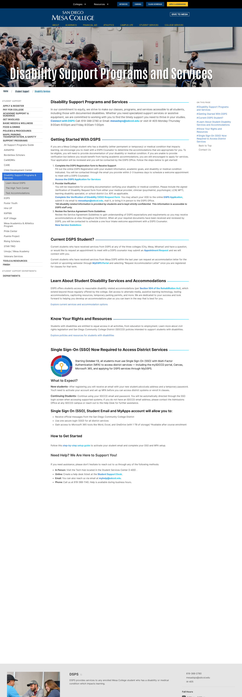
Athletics (108, 25)
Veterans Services (13, 256)
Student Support (22, 91)
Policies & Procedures (17, 130)
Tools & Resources (15, 260)
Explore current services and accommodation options (79, 304)
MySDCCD (123, 4)
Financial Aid (90, 25)
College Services (174, 25)
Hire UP (8, 208)
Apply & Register (13, 105)
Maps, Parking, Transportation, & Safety (19, 135)
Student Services (148, 25)
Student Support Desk (110, 474)
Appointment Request (156, 250)
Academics (71, 25)
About (55, 25)
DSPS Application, (173, 197)
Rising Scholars (12, 241)
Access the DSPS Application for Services (78, 179)
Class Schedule (155, 4)
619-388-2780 (194, 673)
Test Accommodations (18, 193)
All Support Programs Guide (19, 144)
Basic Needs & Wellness (18, 123)
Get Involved (11, 119)
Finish (6, 264)
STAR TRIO (9, 246)
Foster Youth (10, 203)
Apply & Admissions (177, 4)
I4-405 (189, 681)
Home (5, 91)
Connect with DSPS (63, 120)
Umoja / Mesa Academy (16, 251)
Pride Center (10, 231)
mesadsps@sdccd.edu (124, 120)
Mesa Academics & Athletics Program (19, 224)
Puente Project (11, 236)
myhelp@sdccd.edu (110, 478)
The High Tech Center (17, 188)
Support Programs (15, 140)
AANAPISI (9, 150)
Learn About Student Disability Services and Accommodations (214, 123)
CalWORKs (9, 160)
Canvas (138, 4)
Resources (101, 4)
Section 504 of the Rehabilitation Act (160, 288)
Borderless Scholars (14, 155)
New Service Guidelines (68, 225)
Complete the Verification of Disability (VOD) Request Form (88, 197)
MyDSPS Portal (100, 263)
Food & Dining (11, 127)
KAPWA (8, 213)
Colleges (80, 4)
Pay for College (13, 109)
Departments (11, 275)
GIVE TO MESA (180, 14)
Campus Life (126, 25)
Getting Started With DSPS (212, 113)
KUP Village (10, 218)
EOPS (7, 198)
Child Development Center (18, 170)
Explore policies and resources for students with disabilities (82, 335)
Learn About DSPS (15, 183)
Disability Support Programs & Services (20, 176)
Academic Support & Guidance (16, 114)
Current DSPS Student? (210, 117)
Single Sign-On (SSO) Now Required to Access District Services (212, 138)
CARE (7, 165)
